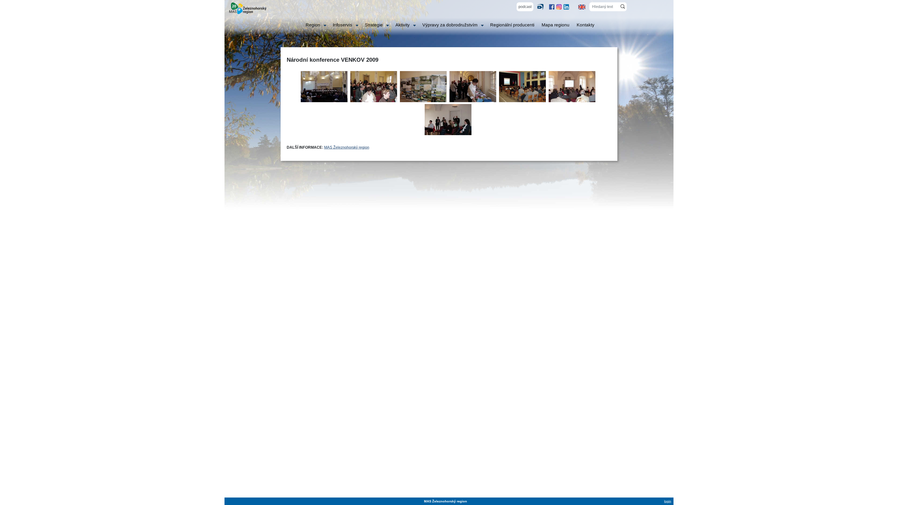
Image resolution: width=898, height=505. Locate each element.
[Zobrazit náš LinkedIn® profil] (566, 6)
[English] (581, 7)
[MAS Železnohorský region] (324, 88)
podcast (525, 7)
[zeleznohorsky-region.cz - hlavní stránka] (247, 8)
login (667, 501)
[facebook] (551, 6)
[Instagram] (559, 6)
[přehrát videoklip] (542, 6)
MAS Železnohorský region (346, 147)
